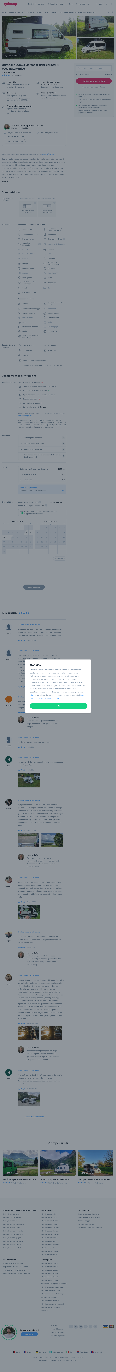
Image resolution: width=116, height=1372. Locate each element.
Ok (58, 706)
